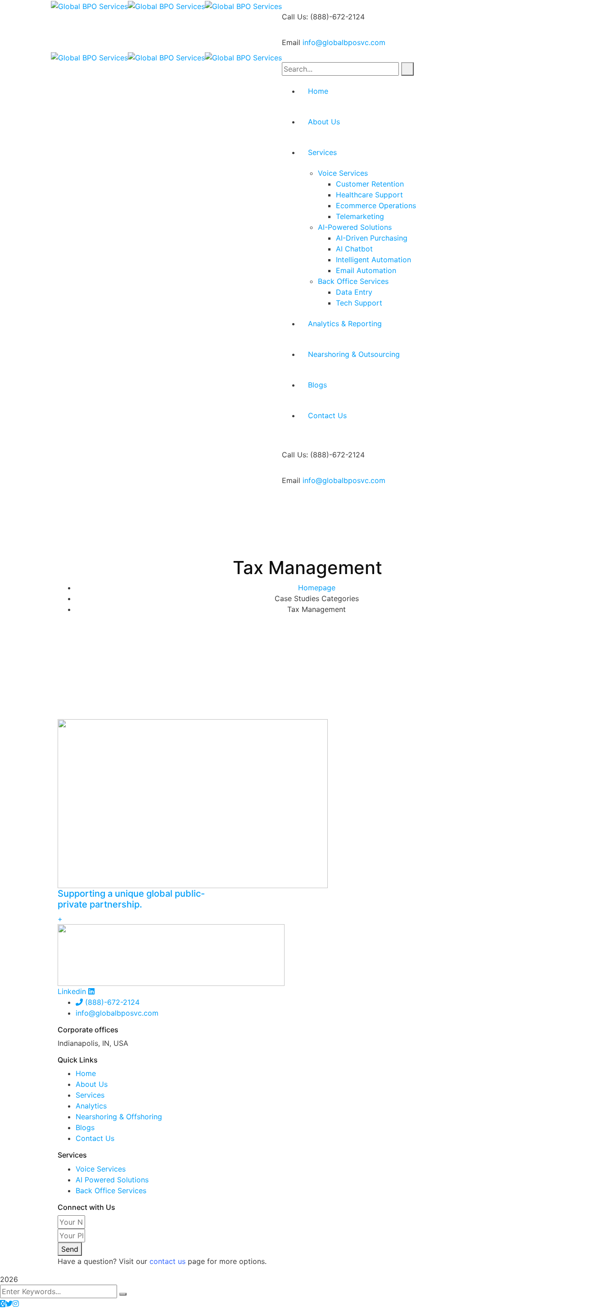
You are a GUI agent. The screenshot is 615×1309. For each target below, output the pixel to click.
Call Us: (295, 16)
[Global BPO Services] (89, 5)
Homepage (316, 587)
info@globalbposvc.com (344, 42)
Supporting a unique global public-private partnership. (131, 899)
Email (291, 42)
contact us (167, 1261)
